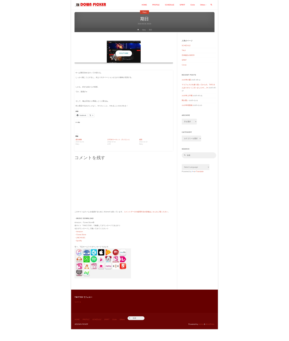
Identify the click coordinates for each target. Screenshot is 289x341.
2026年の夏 (186, 80)
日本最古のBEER (188, 55)
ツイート (78, 302)
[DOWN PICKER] (90, 5)
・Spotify (78, 241)
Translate (199, 171)
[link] (211, 5)
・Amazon (79, 232)
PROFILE (85, 319)
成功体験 (79, 139)
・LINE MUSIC (80, 238)
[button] (122, 59)
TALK (184, 50)
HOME (77, 319)
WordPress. (209, 324)
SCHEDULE (186, 46)
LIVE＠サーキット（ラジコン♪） (118, 139)
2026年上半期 (187, 96)
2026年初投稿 (187, 105)
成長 (140, 139)
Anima (201, 324)
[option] (124, 52)
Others (122, 319)
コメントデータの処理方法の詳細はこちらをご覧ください (146, 212)
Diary (145, 12)
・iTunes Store (80, 235)
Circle (184, 65)
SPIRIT (184, 60)
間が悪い (185, 100)
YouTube (123, 53)
